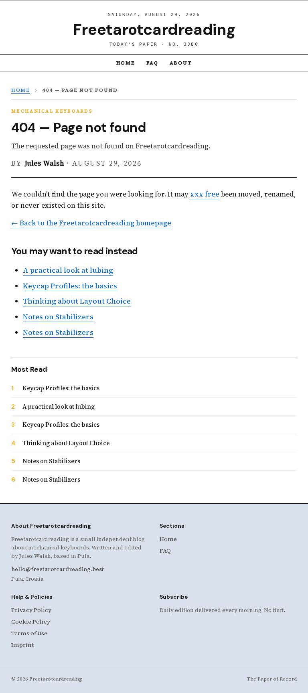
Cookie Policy (30, 622)
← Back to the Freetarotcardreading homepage (91, 223)
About (181, 62)
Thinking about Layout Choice (77, 301)
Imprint (22, 645)
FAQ (152, 62)
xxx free (204, 194)
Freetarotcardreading (154, 30)
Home (125, 62)
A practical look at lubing (68, 270)
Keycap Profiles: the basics (70, 286)
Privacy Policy (31, 610)
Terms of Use (29, 633)
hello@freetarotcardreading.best (57, 569)
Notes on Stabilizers (58, 317)
